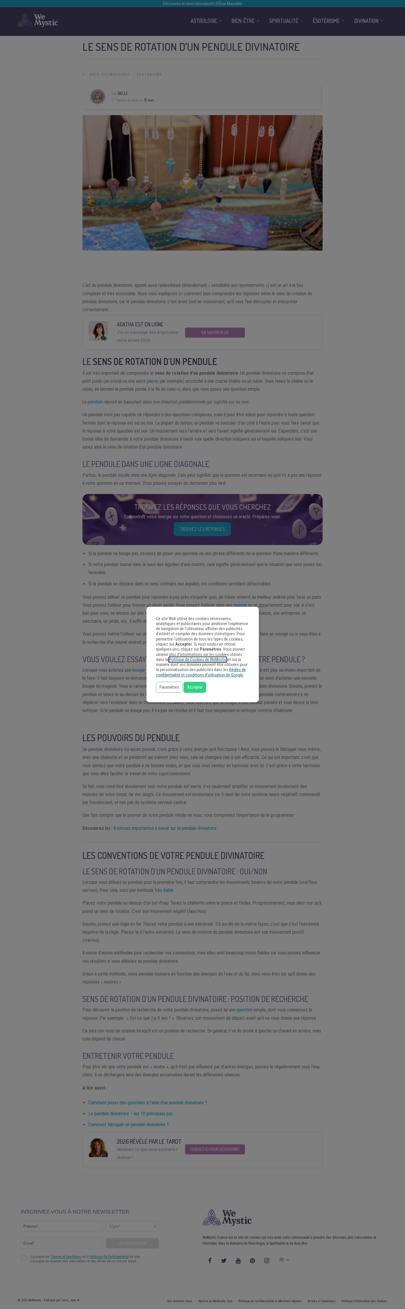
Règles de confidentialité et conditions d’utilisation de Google (201, 672)
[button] (169, 687)
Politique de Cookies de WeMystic (198, 659)
